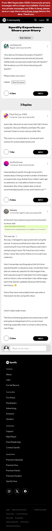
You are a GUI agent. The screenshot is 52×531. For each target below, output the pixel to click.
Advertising (11, 408)
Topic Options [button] (25, 38)
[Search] (35, 20)
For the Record (12, 385)
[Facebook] (25, 491)
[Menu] (47, 20)
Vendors (10, 419)
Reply (40, 93)
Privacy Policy (10, 514)
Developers (11, 403)
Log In (41, 20)
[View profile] (6, 46)
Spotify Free (11, 481)
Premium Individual (14, 459)
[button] (47, 46)
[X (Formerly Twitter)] (17, 491)
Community (13, 20)
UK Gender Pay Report (13, 526)
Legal (8, 510)
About (9, 374)
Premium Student (14, 475)
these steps (32, 11)
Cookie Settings (21, 514)
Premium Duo (12, 465)
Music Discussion (18, 82)
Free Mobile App (13, 442)
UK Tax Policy (24, 522)
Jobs (8, 379)
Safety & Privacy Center (19, 510)
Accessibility (19, 518)
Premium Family (13, 470)
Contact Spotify (13, 447)
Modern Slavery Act (12, 522)
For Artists (10, 397)
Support (9, 431)
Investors (10, 413)
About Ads (9, 518)
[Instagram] (9, 491)
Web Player (11, 436)
